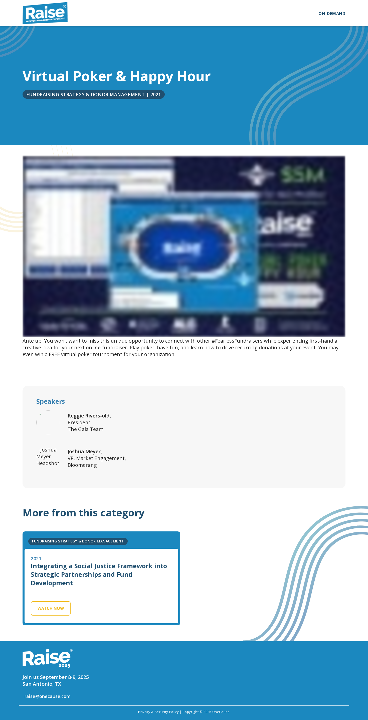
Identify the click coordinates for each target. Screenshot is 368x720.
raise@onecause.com (48, 696)
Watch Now (51, 608)
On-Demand (331, 13)
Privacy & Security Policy (158, 711)
